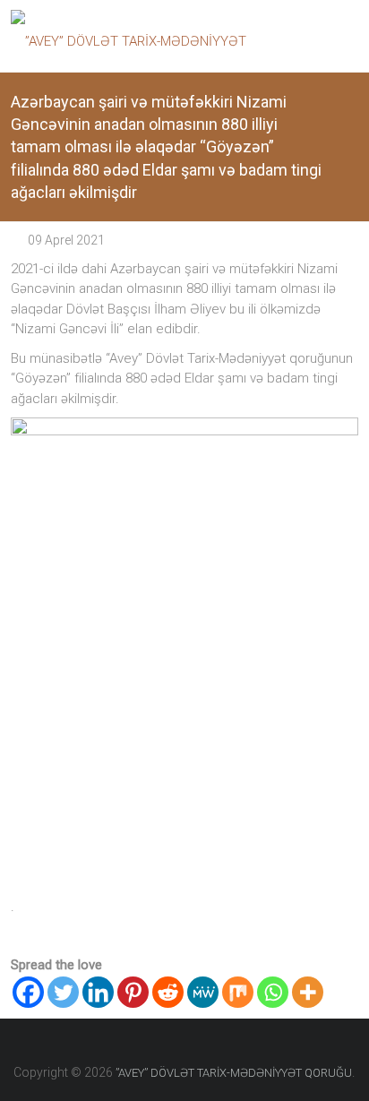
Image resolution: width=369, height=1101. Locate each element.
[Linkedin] (98, 992)
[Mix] (237, 992)
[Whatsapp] (272, 992)
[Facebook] (28, 992)
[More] (307, 992)
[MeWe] (203, 992)
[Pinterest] (133, 992)
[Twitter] (63, 992)
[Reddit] (168, 992)
